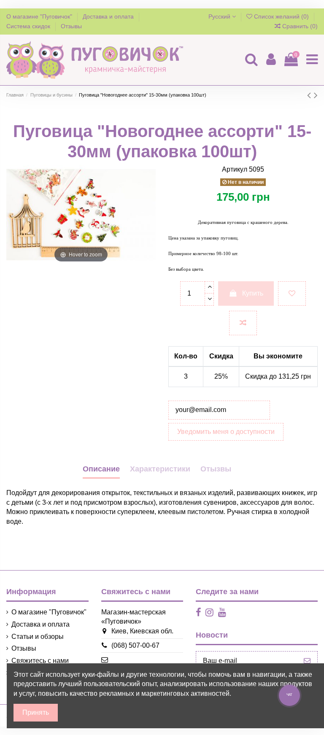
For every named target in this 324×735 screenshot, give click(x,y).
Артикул (234, 169)
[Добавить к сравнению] (243, 323)
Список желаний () (281, 16)
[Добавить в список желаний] (292, 293)
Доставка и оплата (109, 16)
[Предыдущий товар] (310, 95)
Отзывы (71, 26)
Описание (101, 469)
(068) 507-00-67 (135, 645)
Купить (252, 293)
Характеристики (160, 469)
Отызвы (215, 469)
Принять (35, 712)
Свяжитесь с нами (40, 660)
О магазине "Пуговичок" (40, 16)
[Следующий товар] (316, 95)
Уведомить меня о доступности (226, 431)
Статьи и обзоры (37, 636)
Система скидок (29, 26)
